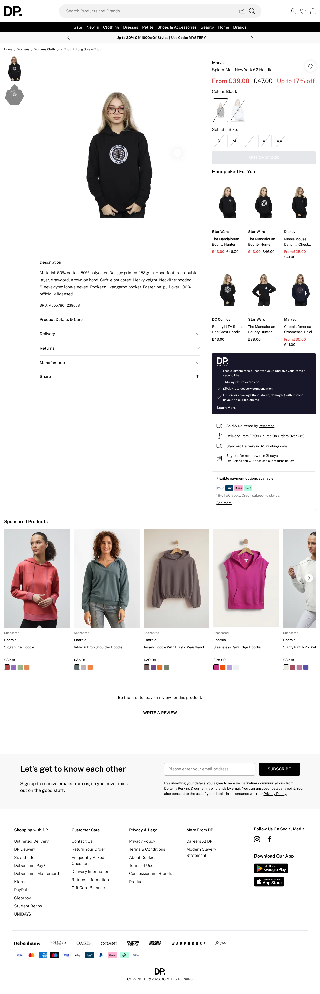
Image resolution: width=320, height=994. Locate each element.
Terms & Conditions (147, 849)
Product (136, 881)
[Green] (20, 667)
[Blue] (306, 667)
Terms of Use (141, 865)
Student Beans (28, 906)
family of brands (213, 788)
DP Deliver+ (25, 849)
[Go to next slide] (177, 153)
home (8, 49)
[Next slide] (252, 38)
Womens (23, 49)
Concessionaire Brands (150, 873)
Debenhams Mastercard (36, 873)
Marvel (218, 62)
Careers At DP (199, 841)
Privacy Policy (142, 841)
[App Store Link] (271, 875)
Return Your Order (88, 849)
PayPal (20, 889)
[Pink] (299, 667)
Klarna (20, 881)
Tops (67, 49)
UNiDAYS (22, 914)
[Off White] (286, 667)
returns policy (284, 461)
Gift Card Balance (88, 887)
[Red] (7, 667)
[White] (236, 667)
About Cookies (142, 857)
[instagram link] (257, 839)
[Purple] (13, 667)
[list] (119, 153)
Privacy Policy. (275, 794)
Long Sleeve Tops (88, 49)
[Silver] (83, 667)
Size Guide (24, 857)
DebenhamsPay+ (30, 865)
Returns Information (90, 879)
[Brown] (147, 667)
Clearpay (22, 898)
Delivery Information (90, 871)
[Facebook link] (270, 839)
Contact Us (82, 841)
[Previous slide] (68, 38)
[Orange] (27, 667)
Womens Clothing (46, 49)
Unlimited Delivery (31, 841)
